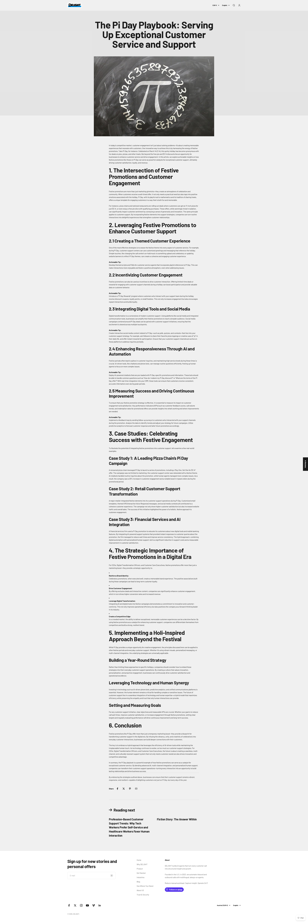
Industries (140, 877)
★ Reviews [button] (305, 464)
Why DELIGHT (142, 864)
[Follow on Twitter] (75, 905)
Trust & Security (143, 895)
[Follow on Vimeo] (93, 905)
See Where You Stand (145, 886)
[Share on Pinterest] (130, 788)
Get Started (141, 873)
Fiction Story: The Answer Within (177, 819)
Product (140, 869)
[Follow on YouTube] (87, 905)
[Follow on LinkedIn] (99, 905)
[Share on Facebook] (117, 788)
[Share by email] (136, 788)
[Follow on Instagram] (81, 905)
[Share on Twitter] (123, 788)
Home (139, 860)
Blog (138, 882)
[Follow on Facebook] (69, 905)
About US (140, 890)
